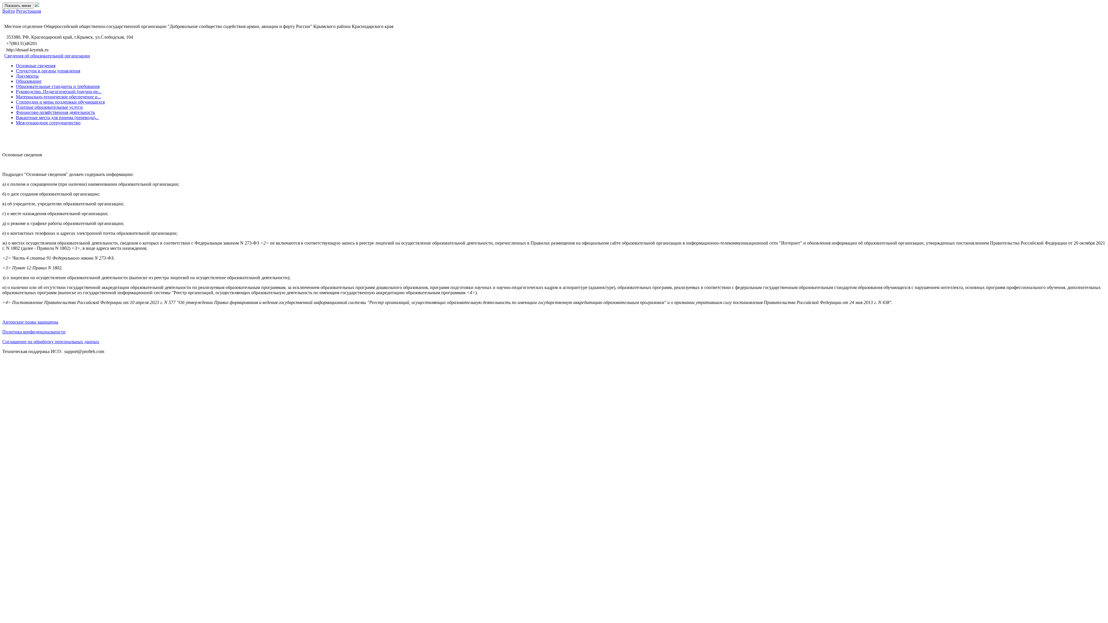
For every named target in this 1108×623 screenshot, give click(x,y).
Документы (27, 76)
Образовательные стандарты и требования (58, 86)
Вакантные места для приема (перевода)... (57, 117)
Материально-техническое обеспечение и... (58, 96)
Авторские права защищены (30, 322)
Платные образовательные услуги (49, 107)
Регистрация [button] (28, 11)
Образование (29, 81)
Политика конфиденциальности (33, 331)
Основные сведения (35, 65)
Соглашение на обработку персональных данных (50, 341)
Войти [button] (8, 11)
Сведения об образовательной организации (47, 55)
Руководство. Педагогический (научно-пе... (59, 91)
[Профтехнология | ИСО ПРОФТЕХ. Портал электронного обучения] (37, 5)
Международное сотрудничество (48, 122)
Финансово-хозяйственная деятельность (55, 112)
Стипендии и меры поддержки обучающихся (60, 102)
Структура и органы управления (48, 70)
